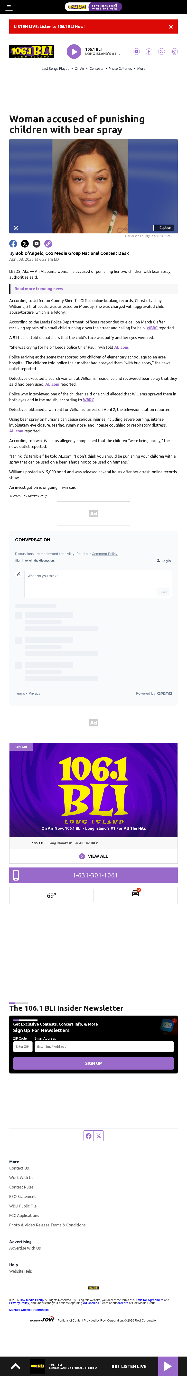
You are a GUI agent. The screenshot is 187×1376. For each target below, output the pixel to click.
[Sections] (9, 7)
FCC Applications (24, 1215)
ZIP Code (20, 1038)
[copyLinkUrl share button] (48, 244)
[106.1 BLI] (93, 7)
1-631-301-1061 (95, 875)
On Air (79, 69)
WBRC (152, 328)
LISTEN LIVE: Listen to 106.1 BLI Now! (49, 26)
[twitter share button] (25, 244)
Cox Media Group (32, 1300)
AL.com (121, 347)
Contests (96, 69)
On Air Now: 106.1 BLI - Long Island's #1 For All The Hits (93, 828)
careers (122, 1303)
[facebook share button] (13, 244)
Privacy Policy (19, 1303)
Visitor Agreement (150, 1300)
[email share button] (36, 244)
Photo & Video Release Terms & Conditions (47, 1225)
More (141, 69)
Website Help (20, 1271)
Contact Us (19, 1168)
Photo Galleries (120, 69)
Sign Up (93, 1063)
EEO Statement (22, 1196)
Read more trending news (39, 288)
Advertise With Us (25, 1248)
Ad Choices (91, 1303)
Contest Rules (21, 1187)
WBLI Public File (23, 1206)
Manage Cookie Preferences (29, 1310)
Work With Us (21, 1177)
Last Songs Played (55, 69)
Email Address (45, 1038)
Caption (163, 228)
